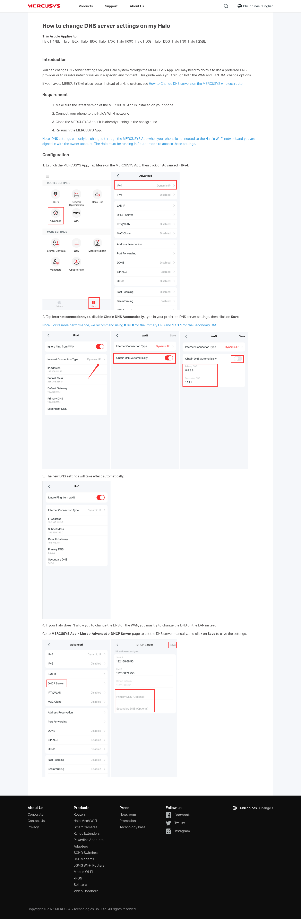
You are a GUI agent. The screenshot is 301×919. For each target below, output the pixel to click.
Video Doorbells (86, 891)
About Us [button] (137, 6)
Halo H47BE (51, 41)
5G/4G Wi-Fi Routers (89, 865)
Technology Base (132, 827)
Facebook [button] (182, 815)
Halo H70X (107, 41)
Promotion (128, 821)
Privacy (33, 827)
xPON (78, 878)
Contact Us (36, 821)
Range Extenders (87, 833)
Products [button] (86, 6)
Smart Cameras (85, 827)
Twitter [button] (179, 823)
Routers (80, 814)
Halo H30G (162, 41)
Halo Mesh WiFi (85, 821)
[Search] (226, 6)
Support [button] (111, 6)
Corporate (35, 814)
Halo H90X (70, 41)
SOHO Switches (85, 853)
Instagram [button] (182, 831)
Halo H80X (89, 41)
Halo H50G (143, 41)
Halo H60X (125, 41)
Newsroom (128, 814)
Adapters (81, 846)
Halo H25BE (197, 41)
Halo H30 (179, 41)
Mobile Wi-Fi (83, 872)
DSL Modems (84, 859)
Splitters (80, 884)
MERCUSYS (44, 6)
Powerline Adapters (88, 840)
